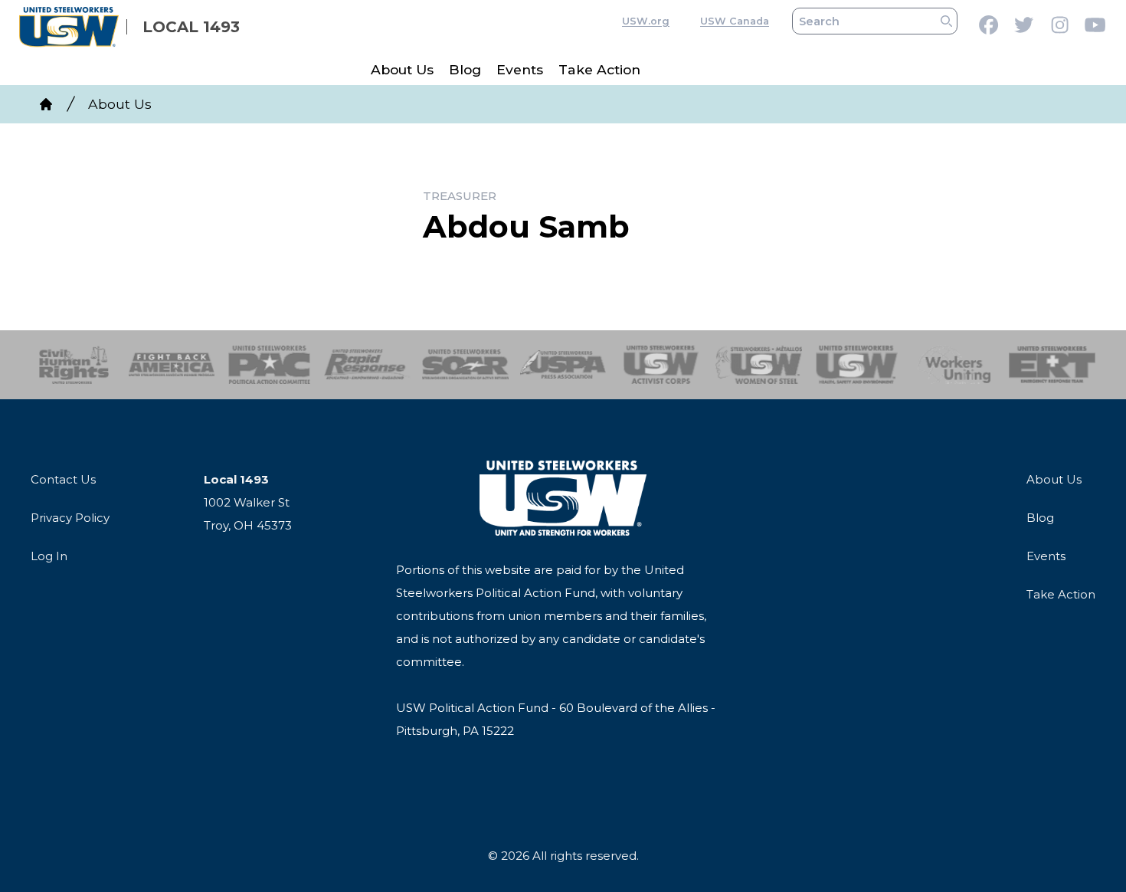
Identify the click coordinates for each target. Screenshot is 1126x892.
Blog (465, 69)
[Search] (946, 21)
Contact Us (63, 479)
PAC (269, 365)
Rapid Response (367, 365)
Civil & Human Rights (74, 365)
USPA (563, 365)
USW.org (645, 21)
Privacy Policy (70, 517)
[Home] (46, 104)
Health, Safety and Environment (856, 365)
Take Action (599, 69)
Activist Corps (660, 365)
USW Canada (734, 21)
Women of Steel (758, 365)
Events (519, 69)
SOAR (465, 365)
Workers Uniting (955, 365)
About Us (402, 69)
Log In (49, 556)
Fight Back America (172, 365)
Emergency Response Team (1052, 365)
